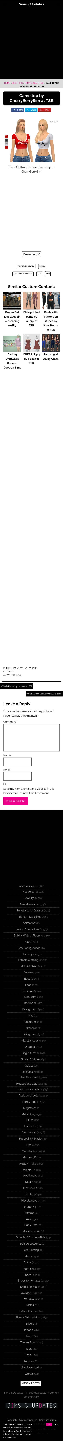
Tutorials (29, 1361)
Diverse (28, 972)
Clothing (17, 83)
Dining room (29, 1009)
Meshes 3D (29, 1157)
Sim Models (27, 1293)
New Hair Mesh (29, 1077)
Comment (10, 721)
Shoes (27, 1275)
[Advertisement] (31, 43)
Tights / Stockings (30, 916)
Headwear (29, 891)
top (39, 274)
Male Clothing (28, 966)
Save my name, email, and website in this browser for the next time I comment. (28, 791)
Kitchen (30, 1028)
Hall (30, 1015)
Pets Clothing (31, 1250)
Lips (28, 1145)
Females (29, 1298)
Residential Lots (28, 1095)
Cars (28, 941)
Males (30, 1305)
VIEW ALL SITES (31, 1383)
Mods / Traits (27, 1163)
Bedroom (30, 1003)
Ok (49, 1424)
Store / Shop (30, 1101)
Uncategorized (30, 1367)
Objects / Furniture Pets (31, 1237)
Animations (30, 923)
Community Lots (28, 1089)
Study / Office (30, 1059)
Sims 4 (42, 266)
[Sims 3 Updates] (31, 1405)
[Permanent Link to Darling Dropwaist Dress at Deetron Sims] (12, 350)
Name (7, 755)
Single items (29, 1053)
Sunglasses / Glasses (29, 910)
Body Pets (30, 1225)
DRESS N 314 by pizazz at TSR (31, 359)
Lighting (30, 1194)
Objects (26, 1170)
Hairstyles (26, 1071)
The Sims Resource (23, 274)
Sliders (30, 1323)
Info (56, 1424)
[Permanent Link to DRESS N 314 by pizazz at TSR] (31, 350)
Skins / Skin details (27, 1317)
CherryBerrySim (26, 266)
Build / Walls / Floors (27, 935)
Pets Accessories (30, 1243)
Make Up (27, 1114)
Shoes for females (29, 1280)
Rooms (27, 1268)
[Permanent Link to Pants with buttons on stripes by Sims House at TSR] (51, 308)
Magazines (29, 1108)
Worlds (29, 1373)
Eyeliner (29, 1126)
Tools (29, 1348)
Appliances (30, 1175)
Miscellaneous (29, 904)
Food (28, 985)
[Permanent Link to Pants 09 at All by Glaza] (51, 350)
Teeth (29, 1336)
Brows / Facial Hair (27, 929)
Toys (28, 1355)
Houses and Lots (26, 1083)
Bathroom (30, 996)
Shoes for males (30, 1286)
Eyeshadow (29, 1132)
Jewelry (29, 898)
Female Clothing (34, 83)
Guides (29, 1065)
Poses (27, 1262)
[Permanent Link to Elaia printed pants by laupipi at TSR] (31, 308)
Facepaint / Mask (30, 1138)
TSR (48, 274)
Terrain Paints (28, 1342)
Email (7, 769)
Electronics (30, 1188)
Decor (29, 1181)
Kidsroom (30, 1021)
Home (7, 83)
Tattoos (28, 1330)
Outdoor (30, 1046)
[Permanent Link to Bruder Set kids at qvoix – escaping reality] (12, 308)
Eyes (27, 978)
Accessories (26, 886)
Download (30, 254)
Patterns (29, 1213)
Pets (28, 1219)
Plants (28, 1256)
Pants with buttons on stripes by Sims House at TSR (50, 321)
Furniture (27, 991)
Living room (30, 1034)
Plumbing (30, 1206)
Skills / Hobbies (28, 1311)
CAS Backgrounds (28, 948)
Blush (29, 1120)
